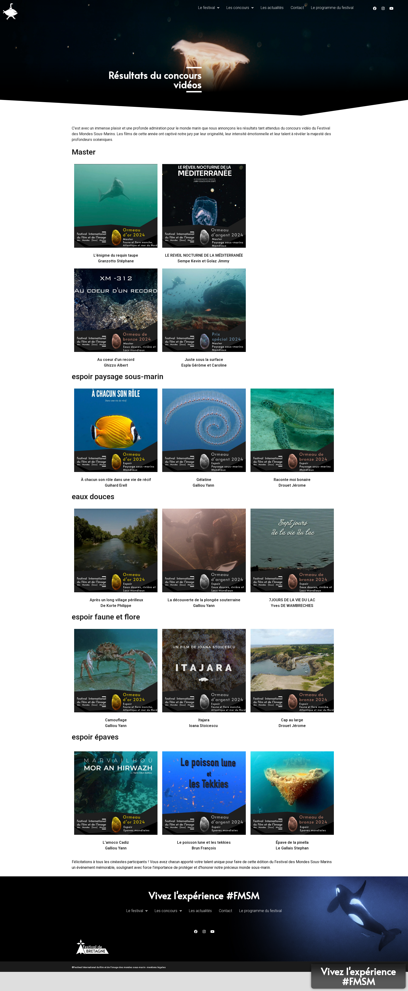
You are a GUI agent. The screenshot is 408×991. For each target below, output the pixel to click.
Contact (297, 7)
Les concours (237, 7)
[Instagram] (383, 8)
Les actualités (272, 7)
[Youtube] (391, 8)
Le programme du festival (332, 7)
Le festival (206, 7)
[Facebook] (374, 8)
